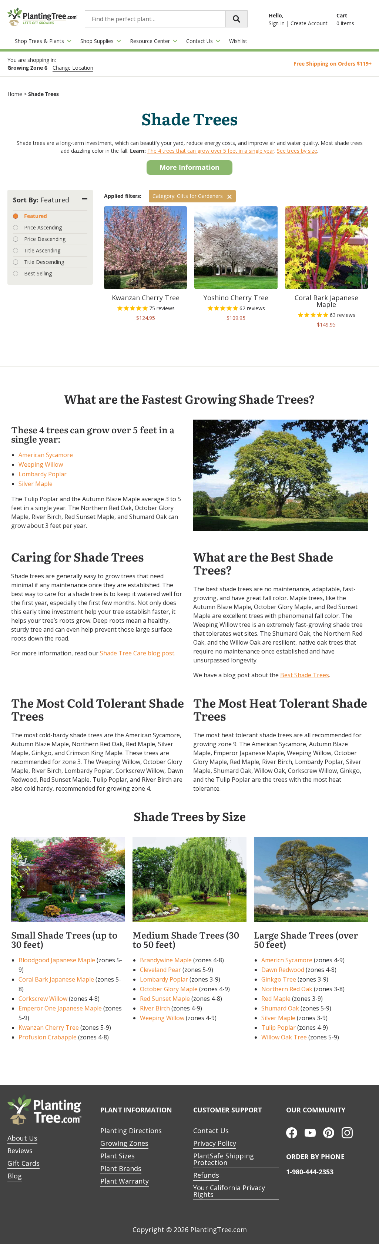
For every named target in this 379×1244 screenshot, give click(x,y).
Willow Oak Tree (284, 1037)
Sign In (277, 23)
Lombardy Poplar (43, 474)
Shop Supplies (97, 40)
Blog (14, 1175)
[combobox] (166, 18)
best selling (38, 273)
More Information (189, 167)
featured (35, 215)
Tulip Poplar (278, 1027)
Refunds (206, 1175)
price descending (45, 238)
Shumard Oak (280, 1008)
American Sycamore (46, 455)
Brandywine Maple (166, 960)
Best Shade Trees (304, 675)
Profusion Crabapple (48, 1037)
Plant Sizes (117, 1155)
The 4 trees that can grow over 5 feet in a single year (210, 150)
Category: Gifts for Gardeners (187, 195)
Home (14, 93)
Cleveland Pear (160, 970)
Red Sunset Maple (165, 999)
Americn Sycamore (286, 960)
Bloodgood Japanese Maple (57, 960)
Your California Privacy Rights (229, 1191)
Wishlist (238, 40)
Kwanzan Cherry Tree (49, 1027)
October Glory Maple (169, 989)
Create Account (309, 23)
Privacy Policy (214, 1143)
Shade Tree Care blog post (137, 653)
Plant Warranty (124, 1181)
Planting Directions (131, 1130)
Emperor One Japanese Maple (60, 1008)
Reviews (20, 1150)
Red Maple (276, 999)
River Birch (155, 1008)
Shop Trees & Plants (39, 40)
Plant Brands (120, 1168)
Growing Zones (124, 1143)
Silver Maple (36, 484)
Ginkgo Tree (278, 979)
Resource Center (150, 40)
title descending (44, 261)
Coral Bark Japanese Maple (56, 979)
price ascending (43, 227)
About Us (22, 1138)
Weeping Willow (41, 464)
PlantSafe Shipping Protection (223, 1159)
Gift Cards (23, 1163)
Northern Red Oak (286, 989)
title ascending (42, 250)
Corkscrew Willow (43, 999)
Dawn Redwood (282, 970)
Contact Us (199, 40)
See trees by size (297, 150)
